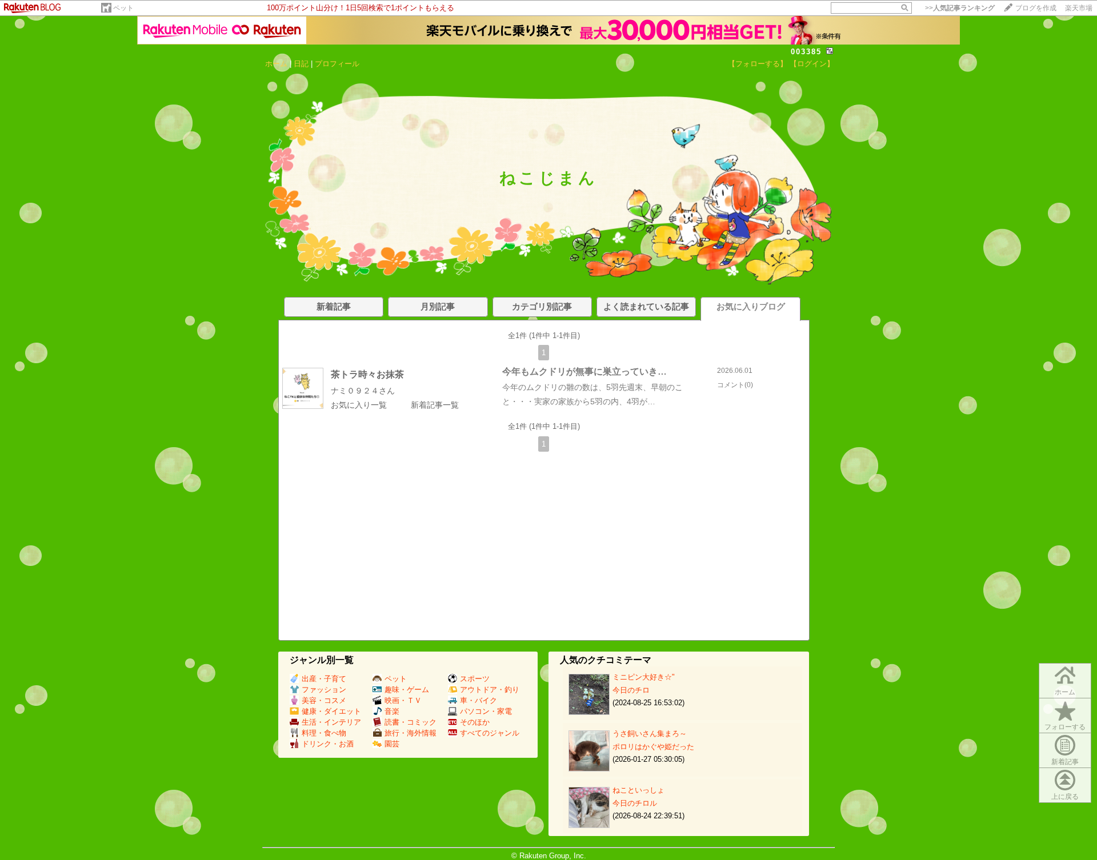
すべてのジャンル (489, 733)
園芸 (392, 744)
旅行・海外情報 (411, 733)
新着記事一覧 (435, 404)
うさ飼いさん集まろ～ (649, 733)
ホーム (276, 63)
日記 (301, 63)
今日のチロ (631, 690)
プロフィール (337, 63)
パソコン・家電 (486, 711)
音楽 (392, 711)
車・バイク (478, 700)
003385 (806, 51)
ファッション (324, 689)
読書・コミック (411, 722)
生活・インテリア (331, 722)
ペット (123, 8)
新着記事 (1065, 762)
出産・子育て (324, 678)
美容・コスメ (324, 700)
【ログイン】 (812, 63)
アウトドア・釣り (489, 689)
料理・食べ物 (324, 733)
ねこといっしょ (638, 790)
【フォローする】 (757, 63)
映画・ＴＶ (403, 700)
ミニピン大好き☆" (643, 677)
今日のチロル (634, 803)
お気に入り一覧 (359, 404)
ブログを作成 (1035, 8)
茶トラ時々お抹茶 (367, 374)
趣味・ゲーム (407, 689)
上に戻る (1065, 797)
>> (960, 8)
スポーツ (475, 678)
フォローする (1065, 727)
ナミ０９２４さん (363, 390)
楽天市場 (1078, 8)
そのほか (475, 722)
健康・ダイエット (331, 711)
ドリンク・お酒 (328, 744)
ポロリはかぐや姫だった (653, 746)
